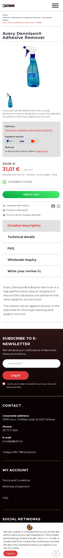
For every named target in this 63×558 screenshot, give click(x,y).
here (45, 538)
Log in (15, 375)
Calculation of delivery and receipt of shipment (29, 130)
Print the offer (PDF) (17, 210)
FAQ (5, 497)
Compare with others (17, 205)
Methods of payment (16, 486)
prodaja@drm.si (13, 441)
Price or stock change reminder (23, 215)
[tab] (31, 225)
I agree (10, 553)
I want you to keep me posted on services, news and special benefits (31, 385)
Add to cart (31, 194)
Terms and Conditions (16, 480)
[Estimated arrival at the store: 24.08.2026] (5, 182)
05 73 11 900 (10, 430)
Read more (42, 151)
